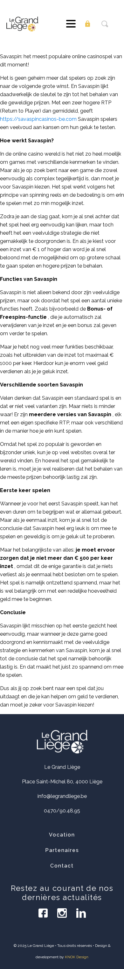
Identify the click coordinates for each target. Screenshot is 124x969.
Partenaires (62, 850)
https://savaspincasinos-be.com (38, 119)
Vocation (62, 835)
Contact (62, 866)
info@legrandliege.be (62, 796)
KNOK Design (76, 957)
